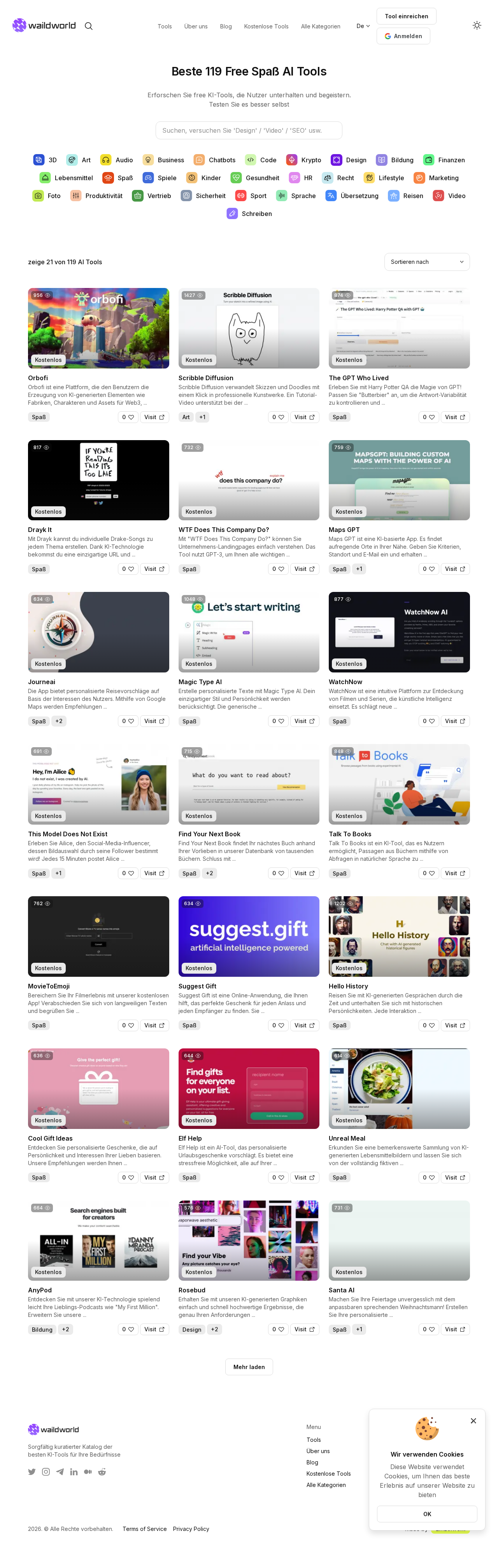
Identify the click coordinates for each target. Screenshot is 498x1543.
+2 (59, 721)
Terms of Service (145, 1528)
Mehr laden (249, 1367)
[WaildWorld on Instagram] (46, 1472)
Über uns (318, 1451)
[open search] (88, 26)
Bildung (42, 1329)
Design (192, 1329)
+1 (202, 417)
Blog (312, 1462)
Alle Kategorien (326, 1485)
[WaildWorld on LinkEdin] (74, 1472)
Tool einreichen (406, 16)
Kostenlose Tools (329, 1473)
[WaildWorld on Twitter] (32, 1472)
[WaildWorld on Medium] (88, 1472)
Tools (314, 1439)
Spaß (39, 417)
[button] (403, 36)
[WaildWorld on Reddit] (102, 1472)
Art (186, 417)
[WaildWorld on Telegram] (60, 1472)
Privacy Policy (191, 1528)
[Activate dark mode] (477, 26)
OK (427, 1514)
